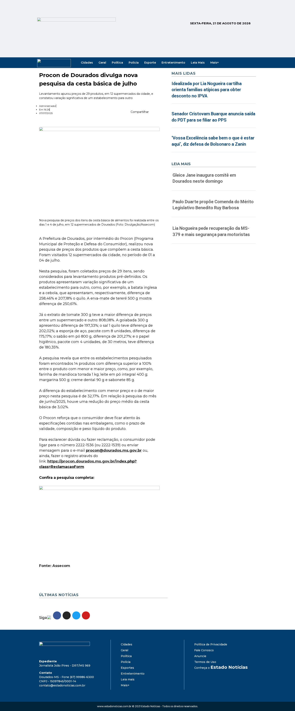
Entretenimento (173, 62)
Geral (102, 62)
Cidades (87, 62)
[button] (159, 112)
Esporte (150, 62)
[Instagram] (241, 62)
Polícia (134, 62)
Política (117, 62)
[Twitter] (246, 62)
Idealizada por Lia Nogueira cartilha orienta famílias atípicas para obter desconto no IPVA (207, 90)
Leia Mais (198, 62)
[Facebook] (235, 62)
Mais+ (214, 62)
